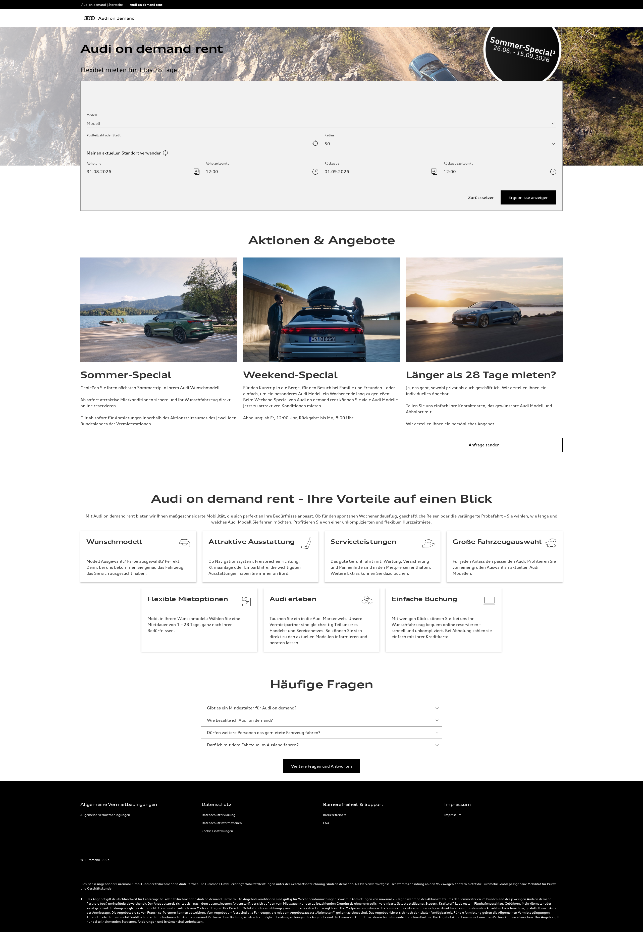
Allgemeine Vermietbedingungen (105, 815)
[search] (314, 143)
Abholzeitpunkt (217, 163)
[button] (528, 197)
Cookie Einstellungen (217, 831)
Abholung (94, 163)
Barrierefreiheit (334, 815)
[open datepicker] (196, 171)
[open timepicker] (314, 171)
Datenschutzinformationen (222, 823)
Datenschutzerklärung (218, 815)
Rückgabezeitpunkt (458, 163)
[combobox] (321, 123)
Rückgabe (332, 163)
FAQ (326, 823)
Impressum (452, 815)
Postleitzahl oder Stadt (104, 135)
